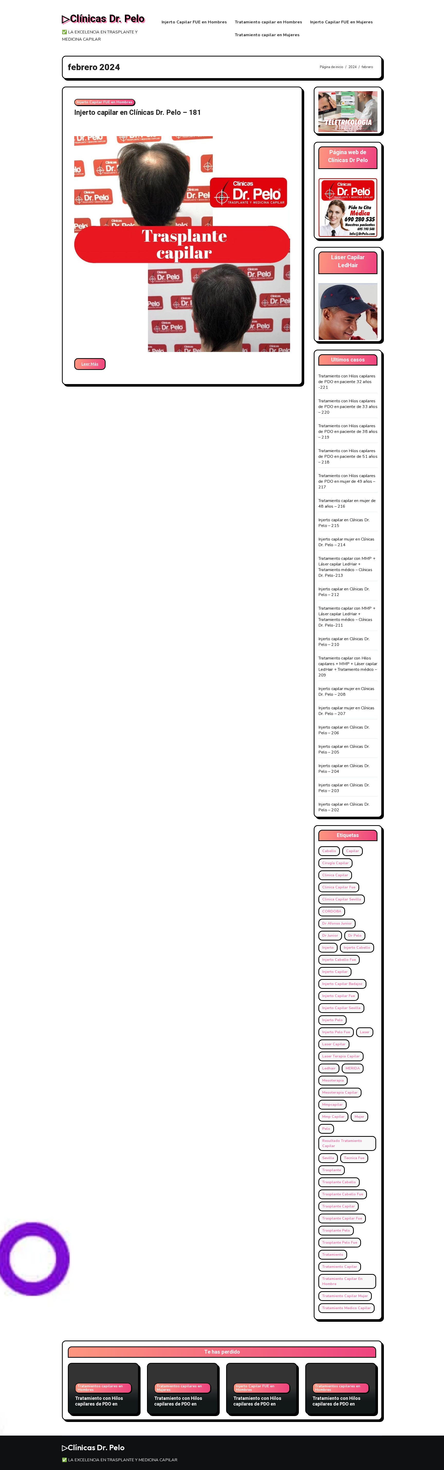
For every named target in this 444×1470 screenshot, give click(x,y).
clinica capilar (335, 875)
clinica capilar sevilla (341, 899)
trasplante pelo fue (339, 1242)
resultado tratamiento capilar (342, 1143)
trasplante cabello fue (342, 1194)
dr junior (330, 935)
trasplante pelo (336, 1230)
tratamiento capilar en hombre (342, 1281)
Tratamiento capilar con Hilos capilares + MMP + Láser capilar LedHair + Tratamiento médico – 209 (347, 666)
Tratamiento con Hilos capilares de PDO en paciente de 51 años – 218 (347, 456)
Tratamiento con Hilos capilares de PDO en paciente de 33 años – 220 (347, 406)
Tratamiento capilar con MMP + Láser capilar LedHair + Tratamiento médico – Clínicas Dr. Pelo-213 (346, 567)
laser (364, 1032)
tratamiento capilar (339, 1266)
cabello (329, 851)
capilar (352, 851)
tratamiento (332, 1254)
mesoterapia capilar (340, 1092)
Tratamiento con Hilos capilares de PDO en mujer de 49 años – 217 (346, 481)
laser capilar (334, 1044)
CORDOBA (331, 911)
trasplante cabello (339, 1182)
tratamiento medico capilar (346, 1308)
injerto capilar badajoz (342, 983)
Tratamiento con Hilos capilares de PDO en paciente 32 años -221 (346, 381)
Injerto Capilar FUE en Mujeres (341, 22)
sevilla (328, 1158)
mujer (359, 1116)
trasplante (331, 1170)
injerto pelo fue (336, 1032)
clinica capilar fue (338, 887)
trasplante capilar (338, 1206)
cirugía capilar (335, 863)
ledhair (329, 1068)
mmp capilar (333, 1116)
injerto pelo (332, 1020)
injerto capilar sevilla (341, 1008)
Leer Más (89, 364)
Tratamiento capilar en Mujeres (267, 35)
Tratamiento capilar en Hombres (268, 22)
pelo (326, 1128)
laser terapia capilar (341, 1056)
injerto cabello (357, 947)
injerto (328, 947)
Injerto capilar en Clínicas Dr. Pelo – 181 (137, 113)
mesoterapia (333, 1080)
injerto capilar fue (338, 995)
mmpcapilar (332, 1104)
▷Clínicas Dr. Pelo (103, 18)
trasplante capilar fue (342, 1218)
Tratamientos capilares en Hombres (100, 1388)
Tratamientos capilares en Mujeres (179, 1388)
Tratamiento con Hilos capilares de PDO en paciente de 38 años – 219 (347, 431)
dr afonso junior (337, 923)
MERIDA (353, 1068)
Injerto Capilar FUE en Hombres (194, 22)
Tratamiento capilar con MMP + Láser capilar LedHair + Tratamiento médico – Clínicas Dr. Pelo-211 (346, 617)
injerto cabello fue (339, 959)
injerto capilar (335, 971)
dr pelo (355, 935)
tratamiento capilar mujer (345, 1296)
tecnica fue (354, 1158)
